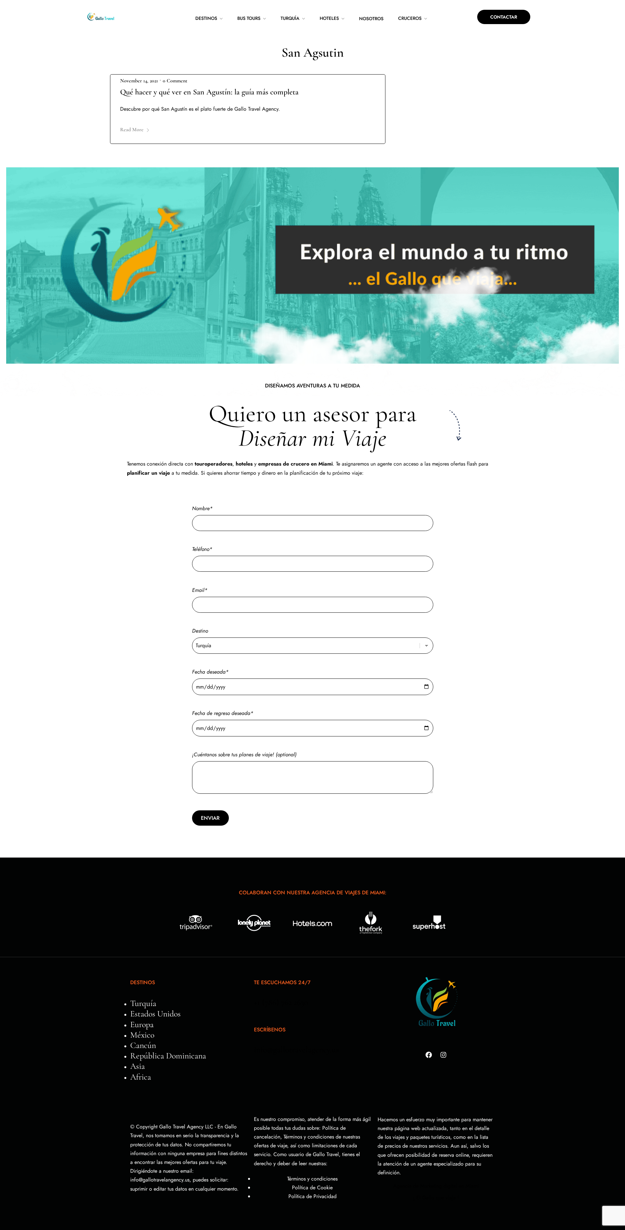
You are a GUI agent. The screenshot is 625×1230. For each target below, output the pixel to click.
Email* (199, 590)
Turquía (290, 18)
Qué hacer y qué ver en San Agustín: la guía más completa (209, 92)
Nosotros (371, 18)
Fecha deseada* (210, 672)
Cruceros (410, 18)
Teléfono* (202, 549)
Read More (132, 129)
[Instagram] (443, 1054)
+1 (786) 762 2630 (281, 1002)
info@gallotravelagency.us (296, 1049)
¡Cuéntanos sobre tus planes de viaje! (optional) (244, 754)
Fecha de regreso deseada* (222, 713)
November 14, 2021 (139, 80)
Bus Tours (248, 18)
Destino (200, 631)
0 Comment (175, 80)
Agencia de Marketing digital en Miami (436, 1186)
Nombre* (202, 508)
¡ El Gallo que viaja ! (436, 1197)
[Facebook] (428, 1054)
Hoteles (329, 18)
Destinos (206, 18)
